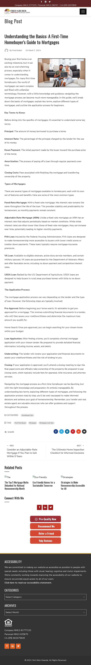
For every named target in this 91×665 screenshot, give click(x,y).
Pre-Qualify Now (47, 519)
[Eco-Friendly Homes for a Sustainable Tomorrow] (40, 477)
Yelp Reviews (45, 541)
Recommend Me (46, 526)
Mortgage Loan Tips (46, 423)
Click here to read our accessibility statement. (28, 582)
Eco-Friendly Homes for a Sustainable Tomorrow (44, 484)
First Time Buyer (20, 423)
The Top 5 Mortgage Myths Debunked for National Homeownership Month (17, 485)
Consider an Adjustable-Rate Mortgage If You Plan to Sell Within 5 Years (22, 451)
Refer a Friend (45, 533)
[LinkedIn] (45, 507)
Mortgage (32, 423)
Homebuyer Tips (27, 415)
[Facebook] (39, 507)
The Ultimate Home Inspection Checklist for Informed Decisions (67, 450)
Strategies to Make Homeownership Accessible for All (73, 485)
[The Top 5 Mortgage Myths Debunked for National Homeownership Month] (7, 477)
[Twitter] (50, 507)
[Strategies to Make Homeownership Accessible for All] (67, 477)
